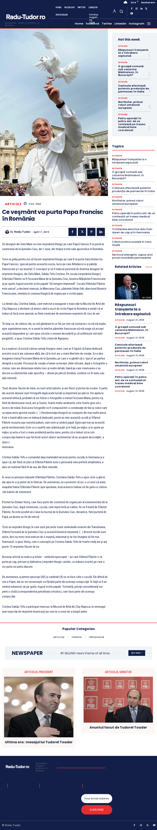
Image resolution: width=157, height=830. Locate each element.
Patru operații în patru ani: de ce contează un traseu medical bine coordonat (131, 124)
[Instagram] (136, 8)
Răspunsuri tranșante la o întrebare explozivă (133, 53)
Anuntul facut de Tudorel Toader (118, 727)
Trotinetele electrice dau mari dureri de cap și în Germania (132, 230)
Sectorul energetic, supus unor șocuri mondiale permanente (132, 256)
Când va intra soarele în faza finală (131, 243)
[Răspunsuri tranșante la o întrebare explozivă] (133, 287)
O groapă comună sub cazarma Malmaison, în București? (131, 71)
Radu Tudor (22, 231)
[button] (121, 11)
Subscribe (97, 810)
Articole (13, 204)
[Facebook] (131, 8)
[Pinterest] (91, 232)
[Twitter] (146, 8)
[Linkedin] (141, 8)
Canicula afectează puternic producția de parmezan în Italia (133, 88)
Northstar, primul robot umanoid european (130, 105)
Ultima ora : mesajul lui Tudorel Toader (39, 742)
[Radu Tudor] (7, 232)
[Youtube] (131, 13)
